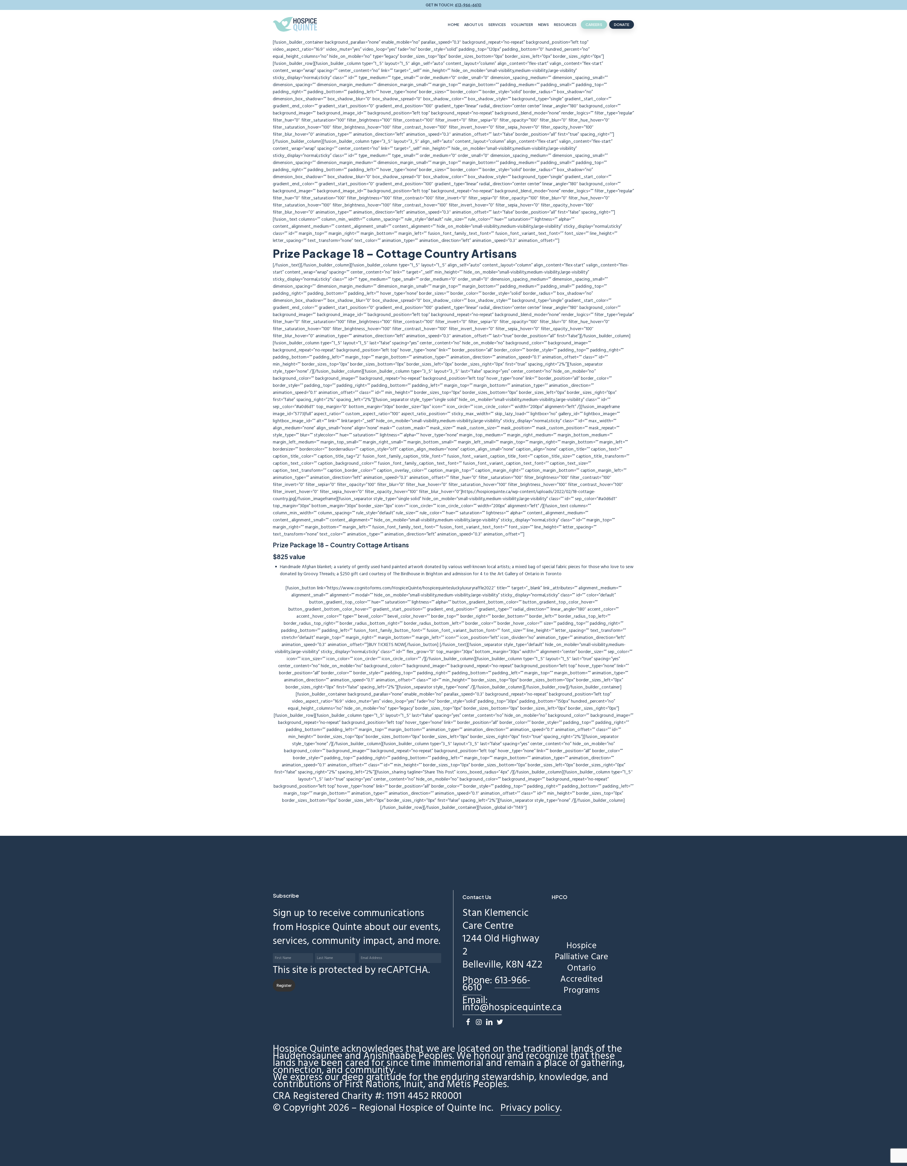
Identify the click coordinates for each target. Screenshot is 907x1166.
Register (284, 985)
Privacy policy (530, 1108)
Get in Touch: (454, 4)
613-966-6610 (496, 984)
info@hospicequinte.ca (512, 1008)
